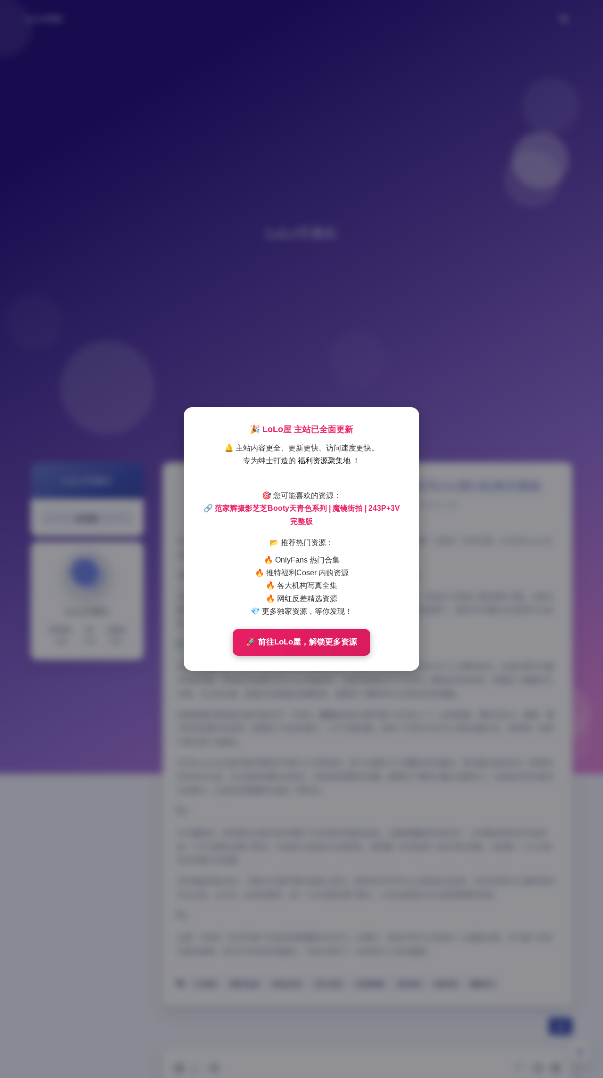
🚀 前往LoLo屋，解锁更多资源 (301, 641)
